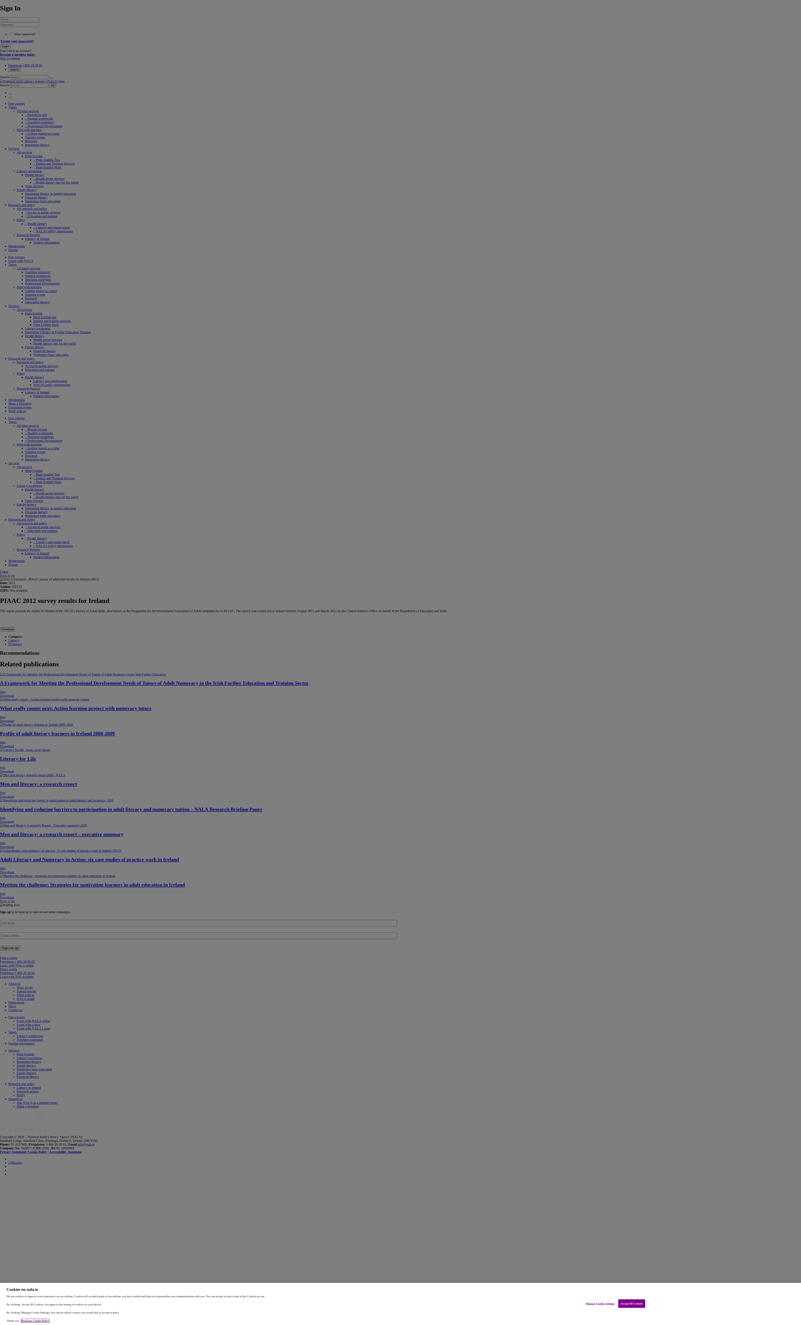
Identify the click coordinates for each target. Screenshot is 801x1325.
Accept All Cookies (632, 1303)
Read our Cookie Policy (35, 1320)
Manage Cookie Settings (600, 1303)
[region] (400, 1304)
